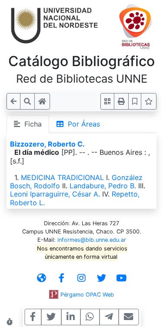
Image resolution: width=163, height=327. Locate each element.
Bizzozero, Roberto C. (47, 144)
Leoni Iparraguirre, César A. (55, 194)
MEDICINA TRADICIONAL (62, 177)
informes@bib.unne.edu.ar (91, 240)
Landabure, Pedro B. (103, 185)
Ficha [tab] (31, 124)
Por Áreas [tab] (81, 124)
